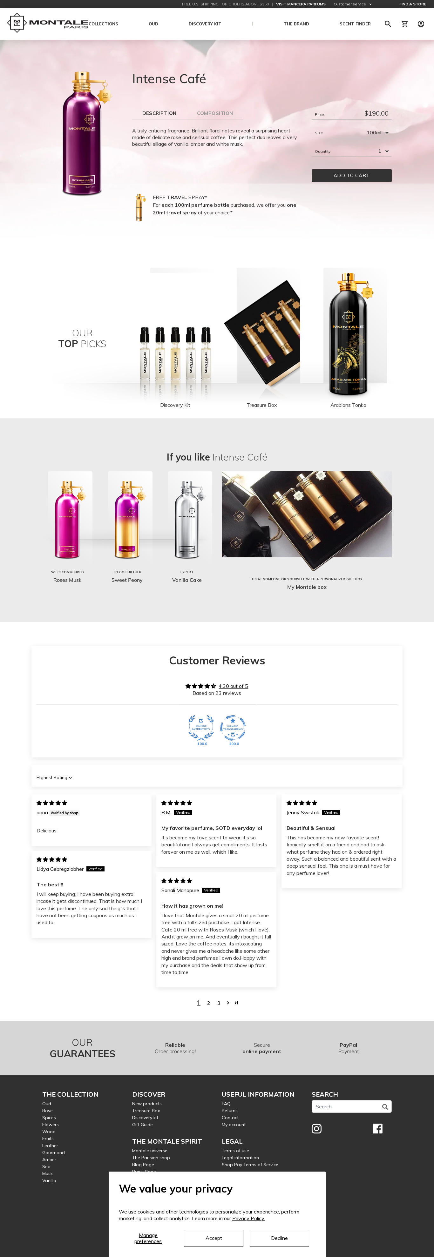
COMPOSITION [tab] (215, 113)
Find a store (412, 4)
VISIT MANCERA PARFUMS (301, 4)
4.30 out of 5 (233, 686)
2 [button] (208, 1003)
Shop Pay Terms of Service (250, 1164)
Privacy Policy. (248, 1218)
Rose (47, 1110)
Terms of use (235, 1150)
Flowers (50, 1124)
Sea (46, 1166)
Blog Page (143, 1164)
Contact (230, 1117)
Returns (230, 1110)
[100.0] (201, 728)
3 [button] (218, 1003)
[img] (52, 803)
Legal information (240, 1157)
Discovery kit (145, 1117)
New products (147, 1103)
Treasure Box (146, 1110)
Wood (49, 1131)
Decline (279, 1238)
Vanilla (49, 1180)
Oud (46, 1103)
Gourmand (53, 1152)
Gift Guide (142, 1124)
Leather (50, 1145)
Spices (49, 1117)
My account (234, 1124)
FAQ (226, 1103)
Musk (47, 1173)
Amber (49, 1159)
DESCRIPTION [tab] (159, 113)
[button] (228, 1002)
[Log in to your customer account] (420, 23)
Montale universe (149, 1150)
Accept (214, 1238)
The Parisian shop (151, 1157)
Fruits (48, 1138)
